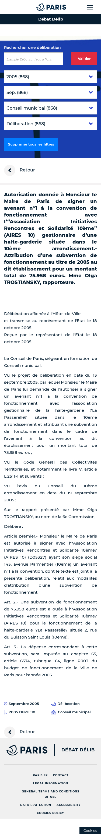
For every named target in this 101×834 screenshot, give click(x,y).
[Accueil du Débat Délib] (40, 7)
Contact (60, 775)
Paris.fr (40, 775)
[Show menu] (93, 7)
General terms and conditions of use (50, 794)
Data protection (35, 805)
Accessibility (69, 805)
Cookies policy (50, 813)
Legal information (50, 783)
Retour (27, 170)
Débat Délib (78, 750)
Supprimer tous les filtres (31, 144)
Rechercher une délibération (32, 47)
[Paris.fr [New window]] (23, 750)
